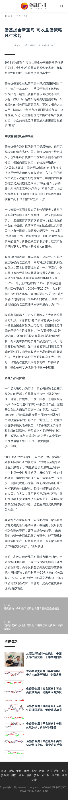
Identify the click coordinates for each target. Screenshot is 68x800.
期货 (13, 775)
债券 (18, 16)
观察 (64, 775)
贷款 (36, 775)
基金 (34, 770)
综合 (34, 779)
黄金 (21, 775)
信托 (49, 770)
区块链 (55, 775)
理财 (56, 770)
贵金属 (5, 775)
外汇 (64, 770)
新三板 (45, 775)
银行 (18, 770)
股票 (41, 770)
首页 (10, 16)
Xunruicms (41, 791)
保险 (26, 770)
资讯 (11, 770)
